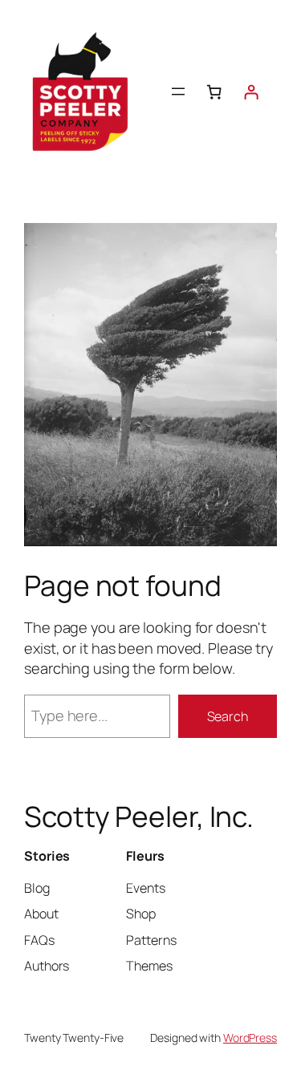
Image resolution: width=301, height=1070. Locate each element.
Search (227, 716)
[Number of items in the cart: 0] (214, 92)
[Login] (251, 92)
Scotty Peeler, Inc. (139, 816)
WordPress (250, 1037)
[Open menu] (178, 91)
